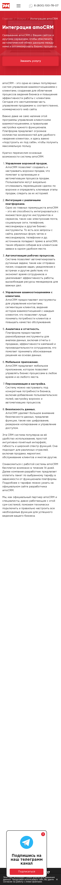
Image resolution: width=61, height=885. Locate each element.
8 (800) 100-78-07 (46, 6)
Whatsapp (31, 6)
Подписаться (26, 872)
